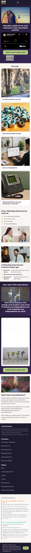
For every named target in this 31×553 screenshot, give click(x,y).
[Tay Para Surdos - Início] (3, 2)
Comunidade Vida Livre (7, 471)
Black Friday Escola (6, 449)
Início (2, 468)
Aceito (25, 548)
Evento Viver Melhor (6, 460)
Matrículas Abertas (6, 453)
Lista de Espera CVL (6, 457)
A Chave (3, 475)
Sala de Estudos (5, 482)
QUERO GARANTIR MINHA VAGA (15, 52)
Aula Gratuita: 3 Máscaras (8, 442)
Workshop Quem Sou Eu (7, 486)
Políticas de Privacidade (7, 490)
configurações (14, 551)
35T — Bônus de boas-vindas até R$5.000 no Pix (15, 522)
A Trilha (3, 479)
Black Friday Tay (5, 446)
